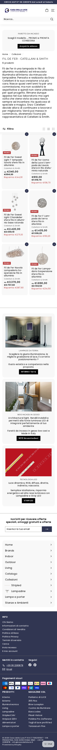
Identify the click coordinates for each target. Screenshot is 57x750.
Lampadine (8, 711)
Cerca (5, 643)
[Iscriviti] (47, 529)
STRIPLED (28, 500)
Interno (6, 697)
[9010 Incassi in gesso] (28, 396)
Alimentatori (9, 722)
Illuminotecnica (10, 704)
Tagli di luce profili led (40, 722)
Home (5, 54)
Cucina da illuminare (39, 707)
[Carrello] (47, 10)
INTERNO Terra (28, 371)
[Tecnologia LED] (28, 462)
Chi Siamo (7, 622)
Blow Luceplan (36, 704)
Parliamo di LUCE (37, 697)
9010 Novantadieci (28, 438)
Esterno (6, 700)
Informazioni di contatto (15, 625)
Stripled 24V (8, 715)
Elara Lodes (34, 711)
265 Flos (32, 700)
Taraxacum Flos (36, 726)
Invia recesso (9, 647)
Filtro (10, 129)
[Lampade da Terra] (28, 332)
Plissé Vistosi (35, 715)
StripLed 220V (9, 718)
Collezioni (16, 54)
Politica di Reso (10, 632)
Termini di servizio (11, 640)
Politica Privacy (10, 636)
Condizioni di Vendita (13, 629)
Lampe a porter (10, 726)
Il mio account (10, 651)
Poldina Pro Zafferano (40, 718)
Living (5, 707)
